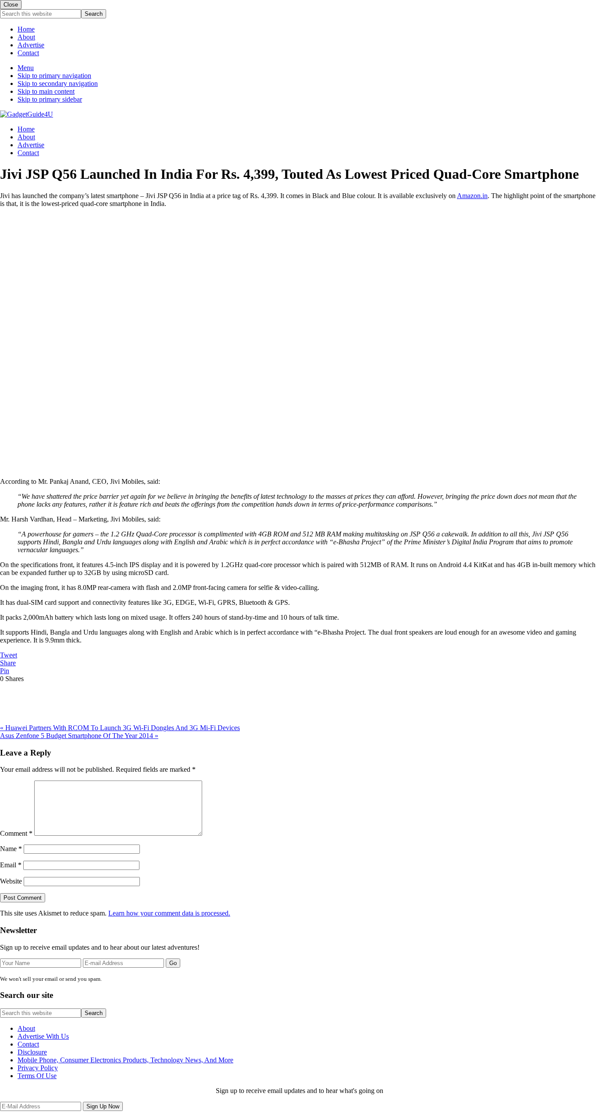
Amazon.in (472, 195)
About (26, 37)
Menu (26, 67)
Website (11, 881)
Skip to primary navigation (54, 75)
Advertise (31, 45)
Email (10, 865)
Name (11, 848)
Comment (16, 833)
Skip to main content (46, 91)
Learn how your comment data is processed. (169, 913)
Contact (28, 53)
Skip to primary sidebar (50, 99)
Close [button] (11, 4)
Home (26, 29)
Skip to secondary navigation (58, 83)
